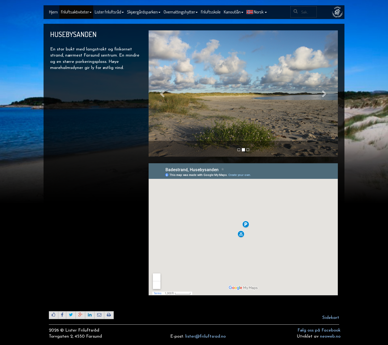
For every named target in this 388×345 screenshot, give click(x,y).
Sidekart (330, 317)
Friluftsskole (211, 12)
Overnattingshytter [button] (179, 12)
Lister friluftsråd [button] (108, 12)
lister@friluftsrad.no (205, 336)
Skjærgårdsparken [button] (142, 12)
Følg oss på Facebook (318, 330)
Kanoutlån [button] (232, 12)
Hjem (53, 12)
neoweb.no (330, 336)
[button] (256, 12)
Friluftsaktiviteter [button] (75, 12)
